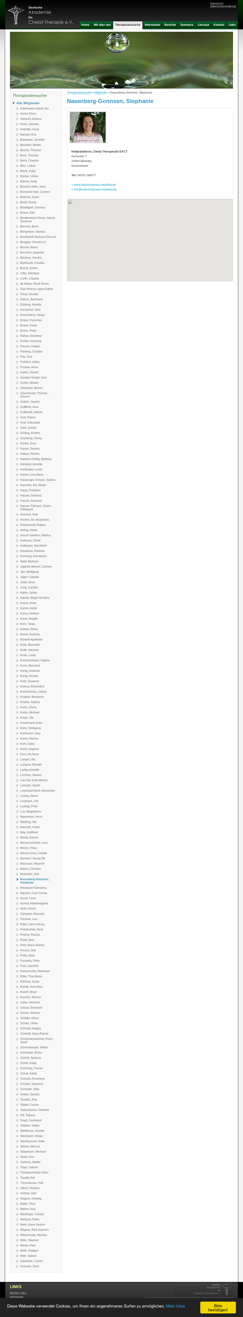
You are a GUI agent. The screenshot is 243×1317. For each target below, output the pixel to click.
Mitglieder (100, 92)
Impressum (216, 3)
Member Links (18, 1292)
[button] (150, 237)
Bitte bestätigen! (218, 1307)
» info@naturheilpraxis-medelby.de (94, 189)
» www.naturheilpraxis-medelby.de (93, 184)
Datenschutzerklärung (223, 6)
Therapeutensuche (79, 92)
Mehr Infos (175, 1306)
